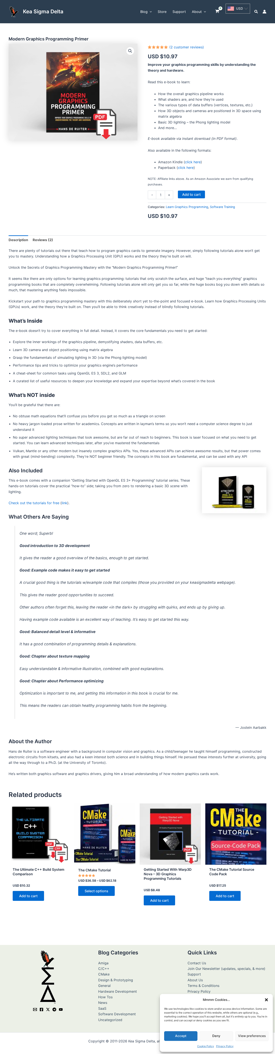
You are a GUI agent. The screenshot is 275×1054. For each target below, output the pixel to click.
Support (194, 974)
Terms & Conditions (203, 985)
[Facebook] (41, 1009)
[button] (266, 1000)
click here (193, 162)
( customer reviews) (186, 47)
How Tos (105, 997)
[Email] (35, 1009)
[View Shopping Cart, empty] (217, 11)
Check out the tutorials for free (34, 503)
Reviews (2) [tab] (43, 240)
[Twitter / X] (48, 1009)
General (104, 985)
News (102, 1002)
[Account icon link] (264, 12)
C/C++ (103, 968)
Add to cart (191, 194)
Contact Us (197, 963)
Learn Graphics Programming (187, 207)
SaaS (102, 1008)
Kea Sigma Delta (43, 11)
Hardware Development (117, 991)
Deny (216, 1036)
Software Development (117, 1014)
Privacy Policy (225, 1046)
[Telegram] (54, 1009)
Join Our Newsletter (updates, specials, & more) (226, 968)
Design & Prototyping (115, 980)
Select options (96, 891)
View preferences (252, 1036)
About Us (195, 980)
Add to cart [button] (28, 896)
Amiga (103, 963)
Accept (180, 1036)
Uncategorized (110, 1020)
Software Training (222, 207)
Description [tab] (18, 240)
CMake (104, 974)
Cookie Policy (205, 1046)
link (64, 503)
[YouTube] (61, 1009)
